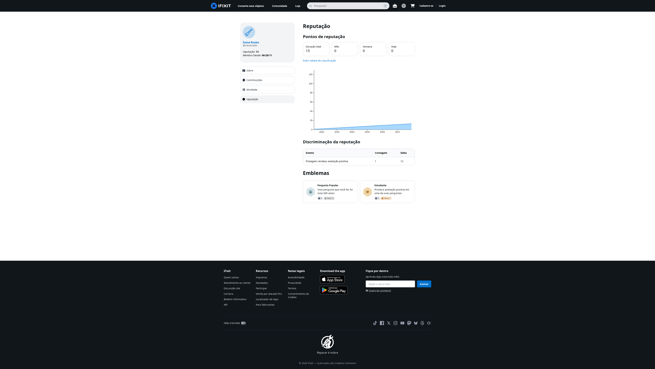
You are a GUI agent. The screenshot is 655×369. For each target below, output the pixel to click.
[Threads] (422, 323)
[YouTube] (402, 323)
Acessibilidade (296, 277)
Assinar (424, 284)
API (226, 304)
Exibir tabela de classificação (319, 60)
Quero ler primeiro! (380, 290)
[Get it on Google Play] (334, 290)
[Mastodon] (409, 323)
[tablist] (267, 85)
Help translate (232, 323)
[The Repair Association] (429, 323)
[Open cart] (412, 5)
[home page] (221, 6)
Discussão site (232, 288)
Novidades (262, 282)
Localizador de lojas (267, 299)
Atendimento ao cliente (237, 282)
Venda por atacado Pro (269, 293)
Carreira (228, 293)
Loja (297, 6)
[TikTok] (375, 323)
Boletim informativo (235, 299)
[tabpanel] (359, 113)
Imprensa (261, 277)
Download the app (332, 271)
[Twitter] (389, 323)
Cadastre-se (426, 5)
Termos (292, 288)
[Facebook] (382, 323)
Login (442, 5)
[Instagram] (396, 323)
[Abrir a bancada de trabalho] (394, 5)
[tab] (267, 70)
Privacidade (294, 282)
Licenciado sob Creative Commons (336, 363)
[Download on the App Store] (332, 279)
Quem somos (231, 277)
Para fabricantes (265, 304)
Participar (261, 288)
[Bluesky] (416, 323)
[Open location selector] (403, 5)
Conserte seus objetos (251, 6)
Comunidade (279, 6)
